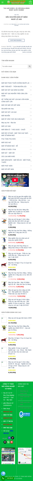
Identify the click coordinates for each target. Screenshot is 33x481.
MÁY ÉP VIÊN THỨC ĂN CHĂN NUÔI (13, 119)
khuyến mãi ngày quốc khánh (18, 48)
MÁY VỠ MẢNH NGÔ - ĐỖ (9, 146)
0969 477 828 (7, 418)
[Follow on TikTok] (12, 437)
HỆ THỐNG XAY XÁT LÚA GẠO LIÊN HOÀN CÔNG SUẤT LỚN (15, 100)
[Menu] (2, 2)
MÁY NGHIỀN (5, 116)
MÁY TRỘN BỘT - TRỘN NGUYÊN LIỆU (13, 86)
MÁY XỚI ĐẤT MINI (7, 169)
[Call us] (8, 442)
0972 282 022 (7, 424)
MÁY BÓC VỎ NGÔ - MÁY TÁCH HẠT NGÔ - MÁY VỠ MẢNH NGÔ (15, 134)
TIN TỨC (16, 14)
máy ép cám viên (15, 50)
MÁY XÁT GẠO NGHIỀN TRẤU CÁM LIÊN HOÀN (14, 95)
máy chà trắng (7, 50)
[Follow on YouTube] (11, 442)
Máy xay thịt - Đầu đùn (8, 123)
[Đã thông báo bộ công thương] (25, 414)
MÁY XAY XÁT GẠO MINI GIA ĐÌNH (12, 90)
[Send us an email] (5, 442)
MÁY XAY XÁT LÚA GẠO (9, 112)
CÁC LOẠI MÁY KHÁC (8, 156)
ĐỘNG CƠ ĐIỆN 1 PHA (8, 149)
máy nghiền (24, 50)
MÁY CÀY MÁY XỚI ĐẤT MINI (10, 105)
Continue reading (16, 40)
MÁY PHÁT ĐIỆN (6, 166)
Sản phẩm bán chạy (7, 109)
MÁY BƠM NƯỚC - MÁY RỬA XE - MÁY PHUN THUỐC (15, 161)
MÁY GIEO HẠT (6, 142)
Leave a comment (27, 52)
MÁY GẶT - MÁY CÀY (8, 153)
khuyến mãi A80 (21, 46)
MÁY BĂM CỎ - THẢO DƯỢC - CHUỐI (13, 129)
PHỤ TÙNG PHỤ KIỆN (8, 139)
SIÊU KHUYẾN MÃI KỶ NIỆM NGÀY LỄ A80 (16, 18)
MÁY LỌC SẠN (6, 126)
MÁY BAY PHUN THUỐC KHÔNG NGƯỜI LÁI (15, 83)
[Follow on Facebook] (9, 437)
